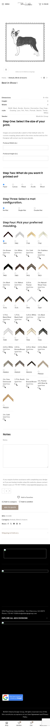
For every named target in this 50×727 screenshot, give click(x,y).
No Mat (5, 210)
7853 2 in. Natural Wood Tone (42, 280)
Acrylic (33, 187)
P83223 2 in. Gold (6, 411)
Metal (24, 187)
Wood (42, 187)
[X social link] (10, 523)
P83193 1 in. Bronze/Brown (31, 377)
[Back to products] (44, 77)
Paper (5, 187)
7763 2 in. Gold (29, 246)
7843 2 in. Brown (7, 246)
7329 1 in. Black (41, 311)
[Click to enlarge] (6, 69)
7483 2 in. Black (6, 278)
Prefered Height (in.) (10, 154)
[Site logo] (25, 4)
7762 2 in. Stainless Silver (43, 248)
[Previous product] (41, 77)
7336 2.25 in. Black (42, 343)
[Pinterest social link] (16, 523)
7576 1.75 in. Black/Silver (7, 312)
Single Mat (22, 210)
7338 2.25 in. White (8, 343)
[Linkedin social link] (19, 523)
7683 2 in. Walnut (19, 278)
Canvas (15, 187)
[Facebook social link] (8, 523)
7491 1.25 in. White (31, 311)
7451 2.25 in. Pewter (29, 280)
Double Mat (38, 210)
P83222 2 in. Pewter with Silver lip (42, 378)
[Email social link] (13, 523)
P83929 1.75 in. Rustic (20, 375)
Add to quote (10, 507)
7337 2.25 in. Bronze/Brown (20, 344)
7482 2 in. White (18, 246)
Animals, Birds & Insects (17, 78)
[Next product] (46, 77)
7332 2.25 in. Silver (31, 343)
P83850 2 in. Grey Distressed (7, 377)
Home (4, 78)
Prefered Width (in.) (10, 143)
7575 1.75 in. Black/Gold (18, 312)
